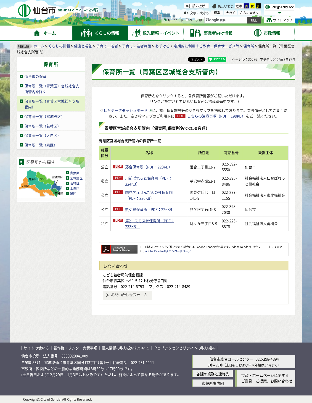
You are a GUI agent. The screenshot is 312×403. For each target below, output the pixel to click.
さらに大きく (249, 12)
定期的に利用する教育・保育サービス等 (206, 46)
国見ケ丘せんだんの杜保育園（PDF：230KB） (149, 195)
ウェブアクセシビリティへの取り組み (184, 348)
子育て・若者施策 (136, 46)
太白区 (74, 188)
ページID (195, 20)
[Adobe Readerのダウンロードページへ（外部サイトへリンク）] (119, 247)
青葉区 (74, 172)
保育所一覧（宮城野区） (44, 116)
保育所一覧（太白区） (42, 135)
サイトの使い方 (36, 348)
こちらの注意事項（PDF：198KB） (216, 116)
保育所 (248, 46)
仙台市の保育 (35, 76)
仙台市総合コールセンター (231, 359)
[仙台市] (58, 11)
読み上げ (198, 5)
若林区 (74, 183)
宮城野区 (76, 178)
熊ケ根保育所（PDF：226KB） (150, 209)
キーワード (175, 20)
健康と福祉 (83, 46)
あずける (162, 46)
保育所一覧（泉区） (40, 145)
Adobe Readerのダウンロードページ (168, 251)
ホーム (38, 46)
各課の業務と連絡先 (212, 374)
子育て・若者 (107, 46)
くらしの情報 (59, 46)
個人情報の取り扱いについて (125, 348)
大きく (230, 12)
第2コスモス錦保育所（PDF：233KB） (149, 223)
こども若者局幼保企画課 (123, 274)
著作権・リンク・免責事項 (75, 348)
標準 (239, 6)
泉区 (73, 193)
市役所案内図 (213, 383)
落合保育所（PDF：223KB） (148, 167)
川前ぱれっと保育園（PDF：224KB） (148, 181)
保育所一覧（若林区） (42, 126)
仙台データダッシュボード (126, 110)
